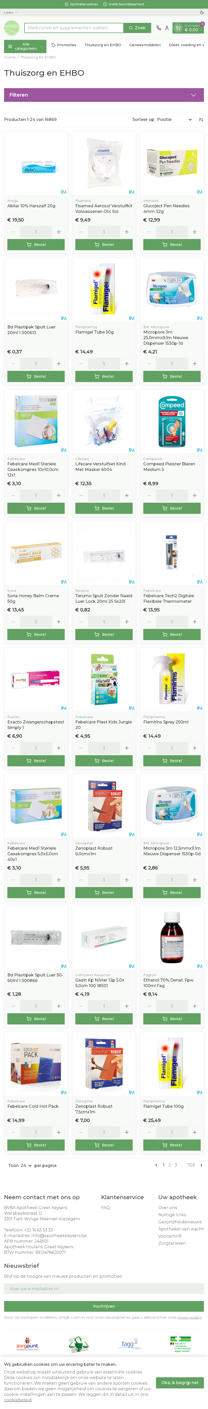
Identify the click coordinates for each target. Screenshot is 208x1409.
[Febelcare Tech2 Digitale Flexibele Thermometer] (172, 553)
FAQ (105, 1207)
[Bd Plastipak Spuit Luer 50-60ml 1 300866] (36, 937)
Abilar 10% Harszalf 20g (31, 205)
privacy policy (189, 1317)
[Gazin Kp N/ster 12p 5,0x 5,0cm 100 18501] (104, 937)
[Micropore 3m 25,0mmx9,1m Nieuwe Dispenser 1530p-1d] (172, 289)
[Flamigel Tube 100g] (172, 1064)
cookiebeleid (18, 1400)
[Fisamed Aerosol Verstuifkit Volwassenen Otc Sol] (104, 163)
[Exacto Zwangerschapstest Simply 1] (36, 679)
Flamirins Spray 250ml (165, 722)
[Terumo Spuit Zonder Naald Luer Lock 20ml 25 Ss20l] (104, 553)
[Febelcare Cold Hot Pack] (36, 1064)
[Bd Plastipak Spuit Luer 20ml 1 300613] (36, 289)
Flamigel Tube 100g (163, 1106)
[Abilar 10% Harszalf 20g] (36, 163)
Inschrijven (104, 1306)
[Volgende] (200, 1165)
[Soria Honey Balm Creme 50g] (36, 553)
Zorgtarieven (172, 1243)
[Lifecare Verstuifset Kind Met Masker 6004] (104, 421)
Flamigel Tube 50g (94, 332)
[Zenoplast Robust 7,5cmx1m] (104, 1064)
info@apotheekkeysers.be (59, 1235)
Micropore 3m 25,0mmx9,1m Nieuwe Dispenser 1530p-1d (165, 338)
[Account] (166, 27)
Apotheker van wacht (181, 1229)
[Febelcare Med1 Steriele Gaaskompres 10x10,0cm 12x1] (36, 421)
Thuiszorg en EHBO (102, 45)
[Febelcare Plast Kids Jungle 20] (104, 679)
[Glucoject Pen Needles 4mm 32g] (172, 163)
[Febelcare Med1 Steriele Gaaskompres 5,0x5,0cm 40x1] (36, 805)
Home (10, 57)
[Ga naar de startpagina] (11, 28)
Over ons (167, 1207)
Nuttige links (172, 1214)
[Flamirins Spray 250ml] (172, 679)
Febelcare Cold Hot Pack (33, 1106)
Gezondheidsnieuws (180, 1222)
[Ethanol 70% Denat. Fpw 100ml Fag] (172, 937)
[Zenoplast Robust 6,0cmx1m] (104, 805)
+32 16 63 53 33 (38, 1230)
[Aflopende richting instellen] (201, 120)
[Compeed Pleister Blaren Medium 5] (172, 421)
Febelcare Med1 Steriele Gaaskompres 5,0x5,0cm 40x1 (32, 854)
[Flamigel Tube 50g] (104, 289)
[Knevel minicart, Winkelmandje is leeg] (178, 28)
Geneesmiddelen (145, 45)
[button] (104, 95)
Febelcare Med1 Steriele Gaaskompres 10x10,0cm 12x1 (33, 470)
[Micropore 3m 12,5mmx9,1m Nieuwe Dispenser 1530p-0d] (172, 805)
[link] (157, 1165)
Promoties (66, 45)
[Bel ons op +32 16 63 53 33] (158, 27)
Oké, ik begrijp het (180, 1382)
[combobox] (74, 28)
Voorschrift (170, 1236)
